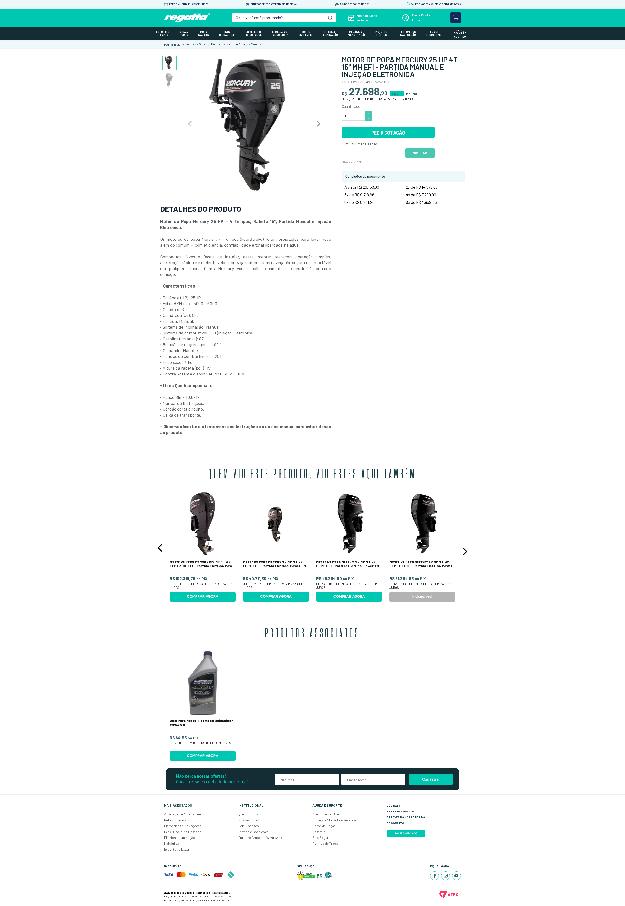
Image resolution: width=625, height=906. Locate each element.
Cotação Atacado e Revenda (334, 820)
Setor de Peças (324, 826)
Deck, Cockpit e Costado (182, 832)
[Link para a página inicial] (172, 44)
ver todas (363, 20)
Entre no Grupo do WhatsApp (260, 837)
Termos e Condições (253, 832)
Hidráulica (171, 843)
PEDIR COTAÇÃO (388, 132)
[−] (368, 118)
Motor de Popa (235, 44)
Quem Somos (248, 814)
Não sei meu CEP (352, 162)
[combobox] (284, 17)
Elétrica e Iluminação (179, 837)
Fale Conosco (248, 826)
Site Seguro (321, 837)
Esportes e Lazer (177, 849)
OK (420, 153)
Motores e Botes (196, 44)
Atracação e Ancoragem (182, 814)
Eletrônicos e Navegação (183, 826)
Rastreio (318, 832)
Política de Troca (325, 843)
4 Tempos (255, 44)
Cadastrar (431, 779)
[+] (368, 113)
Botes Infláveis (175, 820)
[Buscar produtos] (330, 18)
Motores (216, 44)
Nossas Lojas (248, 820)
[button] (160, 548)
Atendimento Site (325, 814)
